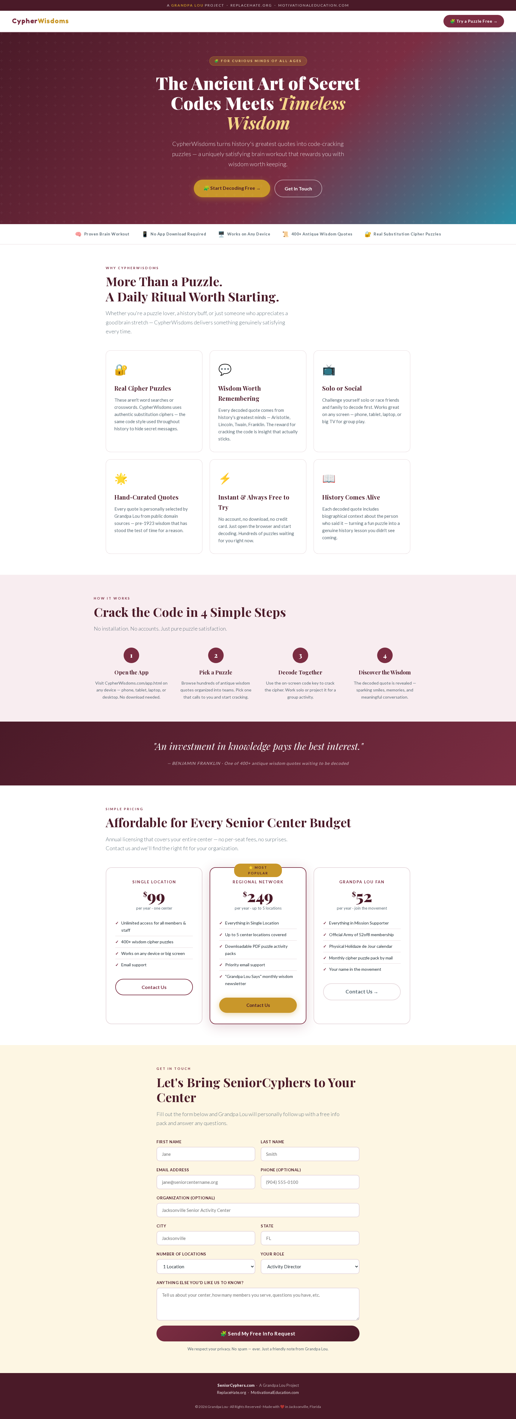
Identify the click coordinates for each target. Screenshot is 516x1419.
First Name (168, 1141)
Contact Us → (361, 991)
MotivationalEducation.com (275, 1392)
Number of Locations (181, 1254)
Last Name (272, 1141)
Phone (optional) (281, 1169)
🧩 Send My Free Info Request (258, 1333)
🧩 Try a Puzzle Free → (474, 21)
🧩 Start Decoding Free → (232, 188)
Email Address (172, 1169)
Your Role (272, 1254)
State (267, 1226)
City (161, 1226)
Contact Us (154, 987)
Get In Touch (298, 188)
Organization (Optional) (185, 1197)
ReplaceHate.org (231, 1392)
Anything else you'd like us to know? (199, 1282)
